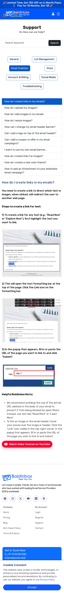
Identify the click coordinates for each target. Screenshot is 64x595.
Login (37, 512)
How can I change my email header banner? (30, 126)
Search (54, 42)
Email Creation (19, 68)
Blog (5, 523)
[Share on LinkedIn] (36, 499)
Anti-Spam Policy (12, 528)
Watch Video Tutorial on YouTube (29, 444)
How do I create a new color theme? (25, 162)
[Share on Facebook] (5, 499)
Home (6, 512)
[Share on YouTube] (28, 499)
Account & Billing (18, 77)
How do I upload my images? (21, 107)
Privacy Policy (47, 579)
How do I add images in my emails (24, 114)
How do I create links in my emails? (25, 101)
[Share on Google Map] (44, 499)
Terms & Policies (11, 533)
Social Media (48, 77)
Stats (50, 68)
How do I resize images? (18, 120)
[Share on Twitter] (20, 499)
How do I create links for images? (24, 156)
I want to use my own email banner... (26, 149)
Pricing (6, 518)
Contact (39, 528)
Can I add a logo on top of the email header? (30, 133)
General (14, 59)
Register (39, 518)
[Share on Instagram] (13, 499)
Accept (32, 587)
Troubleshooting (32, 86)
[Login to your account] (53, 14)
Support (39, 523)
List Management (44, 59)
